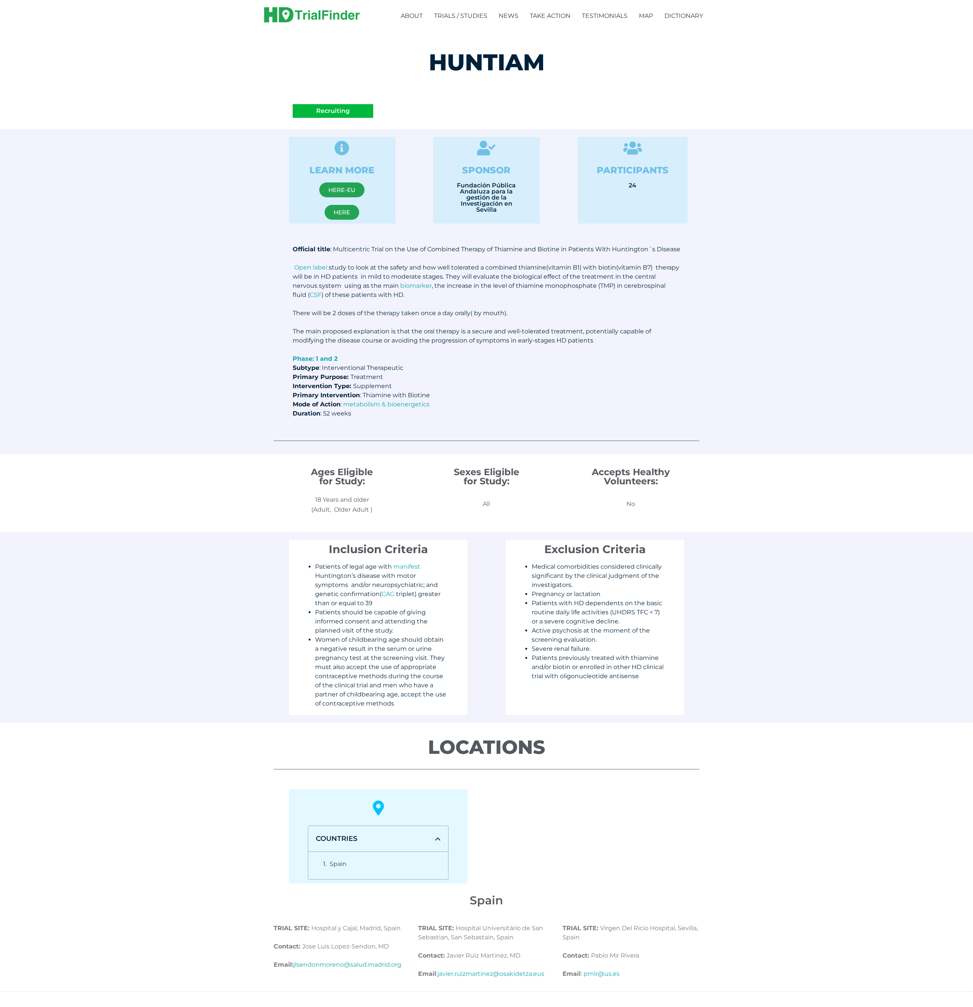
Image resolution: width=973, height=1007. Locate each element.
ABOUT (412, 15)
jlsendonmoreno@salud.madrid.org (347, 964)
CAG (388, 594)
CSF (316, 294)
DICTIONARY (683, 15)
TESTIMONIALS (605, 15)
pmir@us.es (601, 973)
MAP (646, 15)
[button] (438, 839)
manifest (406, 566)
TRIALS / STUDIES (460, 15)
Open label (310, 267)
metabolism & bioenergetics (386, 404)
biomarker (416, 285)
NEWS (508, 15)
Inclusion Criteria (378, 549)
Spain (338, 863)
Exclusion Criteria (595, 549)
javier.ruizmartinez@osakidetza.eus (490, 973)
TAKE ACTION (550, 15)
